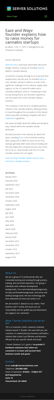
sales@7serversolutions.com (24, 365)
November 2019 (12, 245)
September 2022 (12, 185)
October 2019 (11, 249)
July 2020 (9, 213)
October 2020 (11, 201)
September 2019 (12, 253)
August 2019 (10, 257)
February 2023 (11, 180)
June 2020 (9, 217)
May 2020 (9, 221)
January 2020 (10, 237)
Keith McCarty (11, 64)
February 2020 (11, 233)
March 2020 (10, 229)
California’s (10, 118)
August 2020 (10, 209)
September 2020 (12, 205)
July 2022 (9, 189)
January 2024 (10, 177)
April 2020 (9, 225)
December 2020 (12, 193)
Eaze (40, 68)
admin (10, 47)
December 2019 (12, 241)
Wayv (41, 79)
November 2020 (12, 197)
